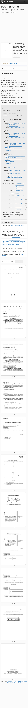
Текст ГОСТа (19, 261)
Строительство (11, 167)
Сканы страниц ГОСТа (7, 261)
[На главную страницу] (2, 1)
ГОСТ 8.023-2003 (6, 248)
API (17, 682)
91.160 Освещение (13, 126)
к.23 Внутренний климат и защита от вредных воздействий (15, 176)
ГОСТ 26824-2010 (12, 63)
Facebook (10, 681)
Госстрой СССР (19, 190)
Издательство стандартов (19, 208)
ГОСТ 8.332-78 (5, 230)
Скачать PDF (16, 57)
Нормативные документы (14, 169)
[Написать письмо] (18, 682)
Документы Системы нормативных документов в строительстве (15, 171)
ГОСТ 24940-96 (6, 225)
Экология (10, 131)
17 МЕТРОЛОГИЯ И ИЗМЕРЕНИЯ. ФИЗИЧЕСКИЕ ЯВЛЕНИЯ (15, 143)
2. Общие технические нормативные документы (13, 173)
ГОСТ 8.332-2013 (16, 237)
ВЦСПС (17, 193)
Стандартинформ (20, 199)
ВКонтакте (15, 681)
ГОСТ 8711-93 (5, 240)
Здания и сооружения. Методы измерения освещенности (13, 226)
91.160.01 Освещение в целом (17, 127)
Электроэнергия (11, 121)
